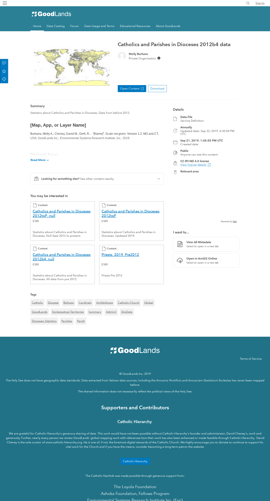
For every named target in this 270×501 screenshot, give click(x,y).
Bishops (68, 302)
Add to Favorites (4, 71)
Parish (81, 321)
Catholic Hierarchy (135, 461)
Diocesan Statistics (44, 321)
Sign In (259, 3)
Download (4, 79)
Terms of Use (208, 10)
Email (235, 10)
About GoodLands (168, 26)
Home (37, 26)
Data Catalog (56, 26)
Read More (38, 160)
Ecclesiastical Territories (68, 312)
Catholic (37, 302)
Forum (74, 26)
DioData (126, 312)
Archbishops (104, 302)
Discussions (4, 63)
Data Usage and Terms (99, 26)
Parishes (66, 321)
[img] (159, 58)
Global (148, 302)
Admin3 (111, 312)
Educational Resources (135, 26)
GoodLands (39, 312)
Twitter (224, 10)
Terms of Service (251, 358)
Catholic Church (128, 302)
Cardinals (85, 302)
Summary (95, 312)
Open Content (129, 88)
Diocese (53, 302)
